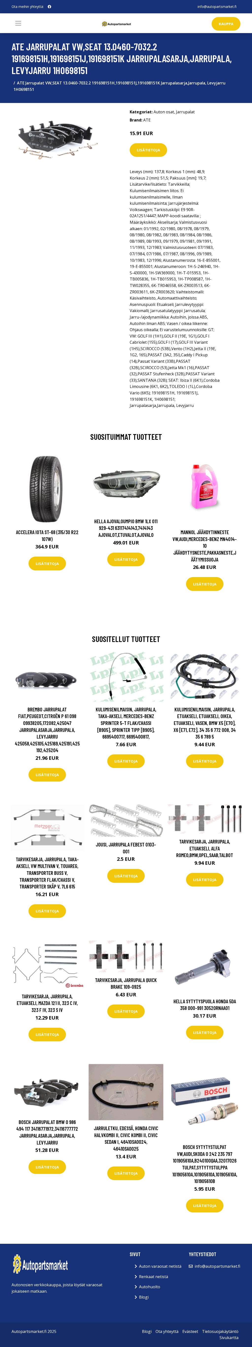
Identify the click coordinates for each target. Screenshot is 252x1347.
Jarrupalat (185, 112)
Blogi (144, 1297)
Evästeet (190, 1331)
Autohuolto (149, 1286)
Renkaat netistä (153, 1276)
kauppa (226, 23)
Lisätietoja (148, 149)
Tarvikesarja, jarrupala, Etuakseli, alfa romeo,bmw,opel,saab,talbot (204, 848)
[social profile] (49, 6)
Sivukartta (229, 1337)
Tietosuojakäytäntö (220, 1331)
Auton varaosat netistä (160, 1266)
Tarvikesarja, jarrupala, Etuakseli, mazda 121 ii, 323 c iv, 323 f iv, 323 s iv (47, 1003)
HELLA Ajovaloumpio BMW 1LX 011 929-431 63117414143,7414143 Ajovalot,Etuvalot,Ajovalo (126, 528)
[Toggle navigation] (18, 23)
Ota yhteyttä (167, 1331)
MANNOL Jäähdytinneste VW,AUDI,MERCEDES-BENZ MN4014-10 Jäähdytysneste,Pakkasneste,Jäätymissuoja (205, 545)
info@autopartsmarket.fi (217, 6)
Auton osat (164, 112)
